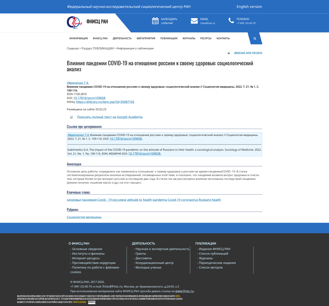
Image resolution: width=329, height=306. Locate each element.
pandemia (160, 200)
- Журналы (205, 258)
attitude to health (139, 200)
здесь (177, 296)
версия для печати (248, 52)
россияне (119, 200)
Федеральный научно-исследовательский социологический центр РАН (128, 6)
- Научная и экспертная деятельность (162, 249)
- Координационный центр (154, 263)
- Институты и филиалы (87, 253)
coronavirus (189, 200)
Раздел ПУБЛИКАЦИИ (98, 48)
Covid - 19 (105, 200)
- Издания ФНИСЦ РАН (213, 249)
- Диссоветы (143, 258)
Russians (205, 200)
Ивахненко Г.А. (78, 83)
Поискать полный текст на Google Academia (110, 117)
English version (249, 6)
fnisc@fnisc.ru (207, 23)
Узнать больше (79, 302)
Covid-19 (174, 200)
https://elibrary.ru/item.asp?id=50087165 (105, 102)
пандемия (89, 200)
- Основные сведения (86, 249)
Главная (73, 48)
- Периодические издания (216, 263)
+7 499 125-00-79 (245, 23)
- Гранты (140, 253)
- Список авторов (210, 267)
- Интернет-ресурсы (85, 258)
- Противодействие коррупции (93, 263)
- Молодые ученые (147, 267)
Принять (91, 302)
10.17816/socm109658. (126, 138)
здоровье (74, 200)
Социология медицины (84, 217)
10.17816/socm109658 (89, 98)
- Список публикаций (212, 253)
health (216, 200)
